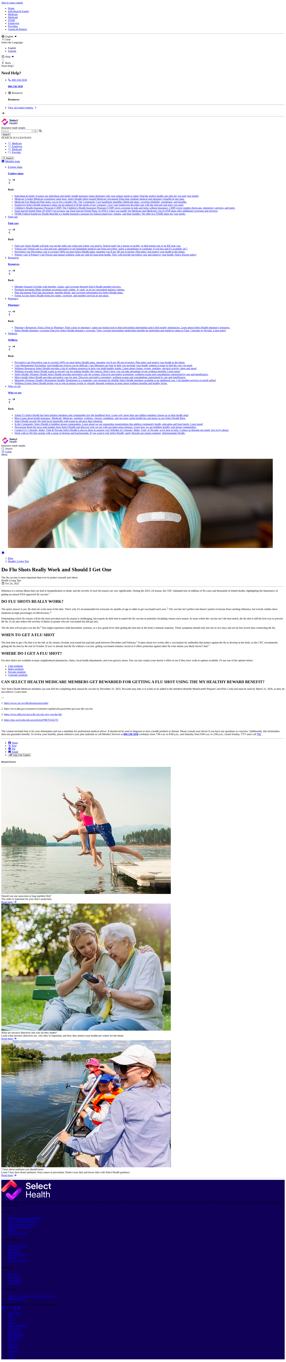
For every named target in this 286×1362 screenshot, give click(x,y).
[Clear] (35, 131)
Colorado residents (17, 675)
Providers (13, 26)
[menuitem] (146, 174)
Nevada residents (17, 672)
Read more (7, 902)
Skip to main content (12, 2)
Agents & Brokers (17, 29)
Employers (13, 23)
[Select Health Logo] (26, 1199)
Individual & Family (18, 11)
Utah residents (15, 666)
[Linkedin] (15, 1307)
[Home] (3, 552)
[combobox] (16, 131)
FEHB (11, 20)
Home (11, 8)
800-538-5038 (130, 734)
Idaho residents (16, 669)
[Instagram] (11, 1307)
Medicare (13, 14)
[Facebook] (3, 1307)
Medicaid (13, 17)
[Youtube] (19, 1307)
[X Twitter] (7, 1307)
